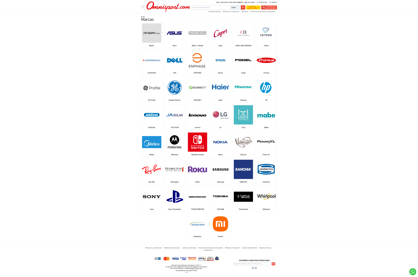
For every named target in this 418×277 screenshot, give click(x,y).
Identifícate (263, 2)
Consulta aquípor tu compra (271, 7)
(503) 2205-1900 (226, 2)
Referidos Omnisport (232, 248)
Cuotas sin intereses (189, 248)
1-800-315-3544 (249, 2)
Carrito (274, 2)
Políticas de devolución (172, 248)
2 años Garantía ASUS (249, 248)
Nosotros (244, 11)
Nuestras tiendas (214, 11)
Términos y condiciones (231, 11)
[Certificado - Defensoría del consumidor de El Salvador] (216, 258)
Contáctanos (208, 250)
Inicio (142, 16)
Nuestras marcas (265, 248)
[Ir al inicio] (168, 6)
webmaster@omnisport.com (193, 268)
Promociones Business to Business (262, 11)
